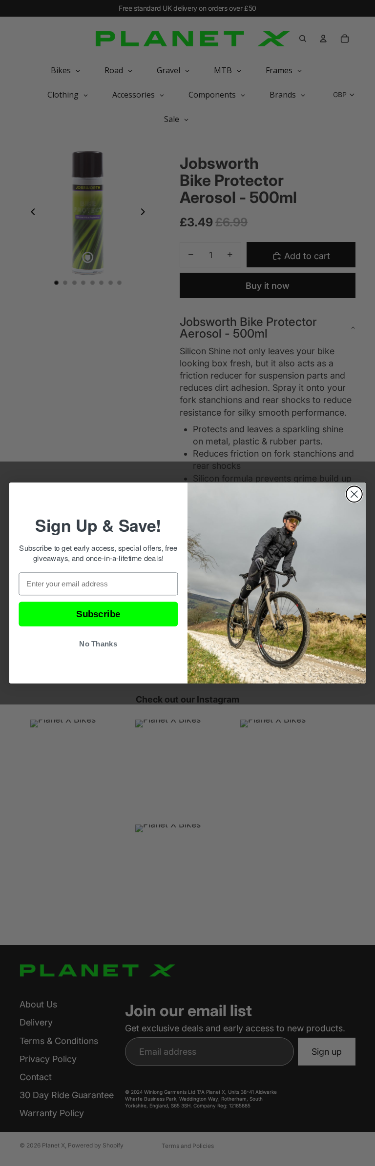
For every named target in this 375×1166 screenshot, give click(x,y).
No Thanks (98, 644)
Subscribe (98, 614)
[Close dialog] (354, 494)
